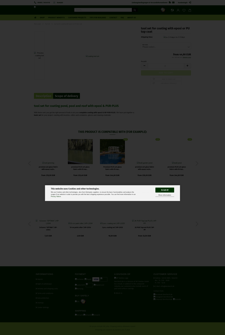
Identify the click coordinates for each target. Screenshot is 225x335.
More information (164, 195)
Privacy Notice (56, 196)
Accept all (164, 190)
